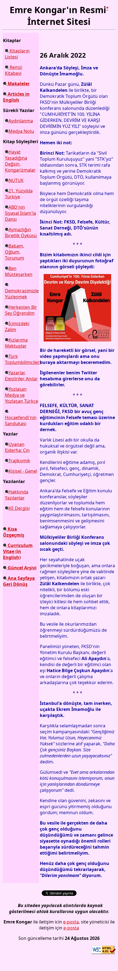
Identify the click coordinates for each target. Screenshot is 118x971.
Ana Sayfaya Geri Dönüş (19, 581)
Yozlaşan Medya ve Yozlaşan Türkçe (21, 395)
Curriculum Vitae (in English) (18, 551)
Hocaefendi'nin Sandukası (20, 420)
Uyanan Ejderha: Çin (17, 447)
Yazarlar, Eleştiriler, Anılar (21, 376)
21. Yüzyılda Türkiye (19, 194)
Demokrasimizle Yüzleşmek (22, 294)
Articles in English (16, 97)
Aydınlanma (21, 121)
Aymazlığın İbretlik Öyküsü (21, 232)
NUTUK (16, 180)
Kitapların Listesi (17, 54)
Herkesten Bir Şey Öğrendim (21, 310)
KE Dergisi (19, 508)
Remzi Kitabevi (13, 70)
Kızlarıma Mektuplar (16, 343)
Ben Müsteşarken (18, 271)
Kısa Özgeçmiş (13, 532)
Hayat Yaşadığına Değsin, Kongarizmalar (20, 161)
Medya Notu (21, 131)
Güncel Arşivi (21, 568)
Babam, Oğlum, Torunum (14, 252)
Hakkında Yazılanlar (16, 495)
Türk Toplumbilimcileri (23, 359)
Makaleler (18, 84)
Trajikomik (19, 461)
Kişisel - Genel (23, 471)
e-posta (71, 922)
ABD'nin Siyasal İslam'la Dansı (20, 213)
